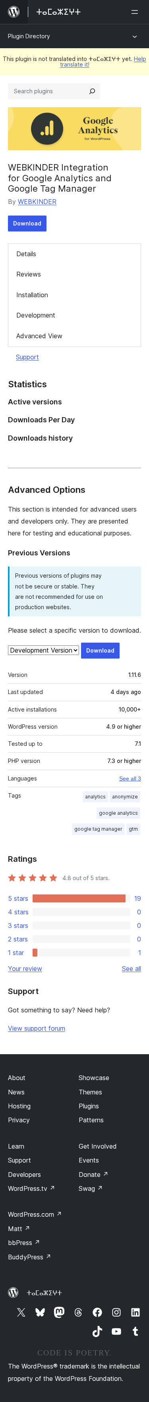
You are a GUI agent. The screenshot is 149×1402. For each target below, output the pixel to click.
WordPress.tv (31, 1188)
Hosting (19, 1106)
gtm (133, 829)
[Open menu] (136, 12)
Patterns (91, 1120)
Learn (16, 1146)
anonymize (125, 797)
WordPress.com (35, 1214)
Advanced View (39, 336)
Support (27, 357)
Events (89, 1160)
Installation (32, 295)
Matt (19, 1229)
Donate (93, 1174)
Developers (24, 1174)
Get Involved (98, 1146)
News (16, 1092)
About (16, 1078)
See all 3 (130, 778)
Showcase (94, 1078)
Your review (25, 969)
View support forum (36, 1028)
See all (131, 969)
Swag (91, 1188)
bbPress (24, 1243)
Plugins (89, 1106)
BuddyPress (29, 1257)
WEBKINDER (37, 202)
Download (27, 223)
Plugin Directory (29, 36)
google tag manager (98, 829)
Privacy (19, 1120)
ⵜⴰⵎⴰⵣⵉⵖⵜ (44, 1293)
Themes (90, 1092)
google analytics (118, 813)
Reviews (28, 274)
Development (35, 315)
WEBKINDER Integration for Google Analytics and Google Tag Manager (60, 178)
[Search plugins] (92, 91)
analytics (95, 797)
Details (26, 254)
